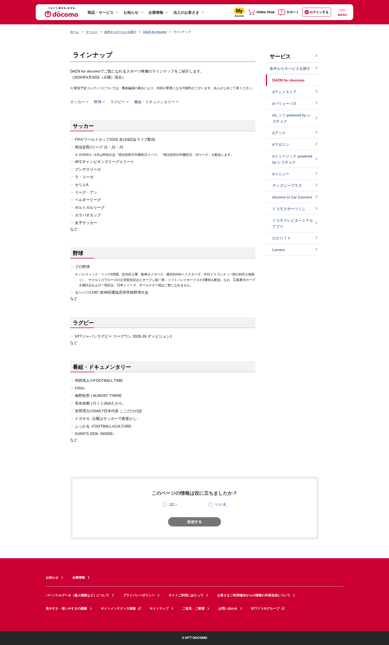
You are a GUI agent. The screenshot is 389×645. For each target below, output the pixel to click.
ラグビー (117, 101)
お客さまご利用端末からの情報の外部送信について (253, 595)
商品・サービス (101, 12)
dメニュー (280, 174)
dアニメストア (284, 92)
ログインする (319, 12)
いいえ (221, 504)
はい (173, 504)
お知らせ (131, 12)
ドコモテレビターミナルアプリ (292, 223)
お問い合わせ (227, 608)
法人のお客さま (186, 12)
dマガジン (280, 144)
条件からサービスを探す (120, 31)
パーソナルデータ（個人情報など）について (77, 595)
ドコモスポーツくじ (289, 209)
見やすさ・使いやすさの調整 (66, 608)
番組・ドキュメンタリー (154, 101)
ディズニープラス (287, 185)
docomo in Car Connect (292, 197)
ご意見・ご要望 (193, 608)
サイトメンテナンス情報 (118, 608)
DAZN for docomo (154, 31)
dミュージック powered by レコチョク (292, 159)
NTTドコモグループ (265, 608)
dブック (279, 133)
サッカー (77, 101)
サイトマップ (159, 608)
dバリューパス (284, 103)
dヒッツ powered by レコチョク (291, 118)
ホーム (74, 31)
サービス (91, 31)
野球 (97, 101)
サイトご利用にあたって (186, 595)
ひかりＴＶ (281, 238)
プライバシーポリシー (139, 595)
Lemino (278, 250)
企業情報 (155, 12)
